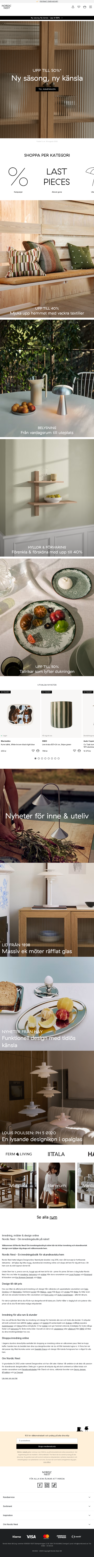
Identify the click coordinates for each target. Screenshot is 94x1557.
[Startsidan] (6, 7)
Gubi (86, 1289)
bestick (46, 1323)
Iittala (39, 1277)
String (19, 1326)
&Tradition (6, 1372)
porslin (33, 1292)
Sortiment (7, 1506)
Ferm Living (48, 1295)
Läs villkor (47, 1462)
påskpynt (72, 1329)
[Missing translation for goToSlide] (39, 758)
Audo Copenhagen (65, 1295)
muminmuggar (7, 1326)
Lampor (36, 1323)
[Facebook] (39, 1485)
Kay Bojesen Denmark (24, 1277)
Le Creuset (18, 1372)
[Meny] (91, 7)
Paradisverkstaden (29, 1369)
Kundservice (9, 1497)
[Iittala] (56, 1154)
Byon (58, 1292)
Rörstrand (88, 1274)
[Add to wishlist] (33, 750)
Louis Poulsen (74, 1274)
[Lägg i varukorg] (37, 750)
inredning (24, 1274)
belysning (33, 1274)
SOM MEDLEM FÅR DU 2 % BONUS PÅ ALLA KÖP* (49, 1)
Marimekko (17, 1292)
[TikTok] (54, 1485)
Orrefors (5, 1292)
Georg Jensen (80, 1369)
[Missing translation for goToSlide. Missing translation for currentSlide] (35, 758)
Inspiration (8, 1515)
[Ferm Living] (19, 1154)
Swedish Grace (41, 1349)
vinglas (67, 1292)
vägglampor (59, 1329)
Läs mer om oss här (10, 1378)
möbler (44, 1274)
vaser (49, 1292)
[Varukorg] (85, 7)
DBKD (82, 1329)
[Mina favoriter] (79, 7)
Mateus (43, 1292)
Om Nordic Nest (10, 1524)
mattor (29, 1323)
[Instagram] (47, 1485)
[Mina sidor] (73, 7)
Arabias (69, 1323)
